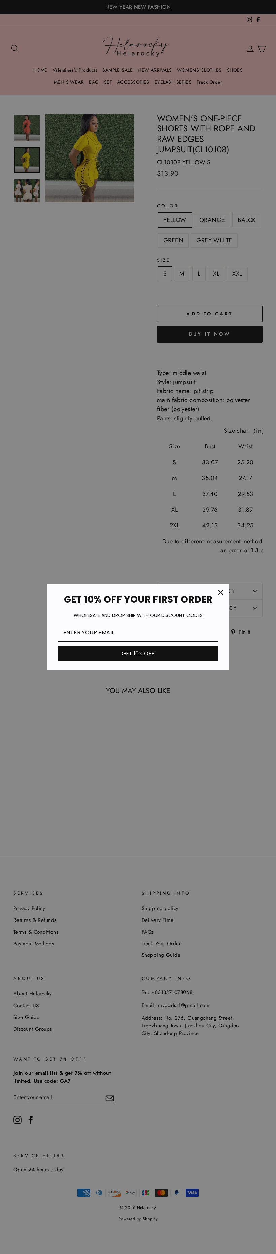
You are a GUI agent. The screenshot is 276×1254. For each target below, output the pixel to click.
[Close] (221, 592)
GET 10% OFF (138, 653)
